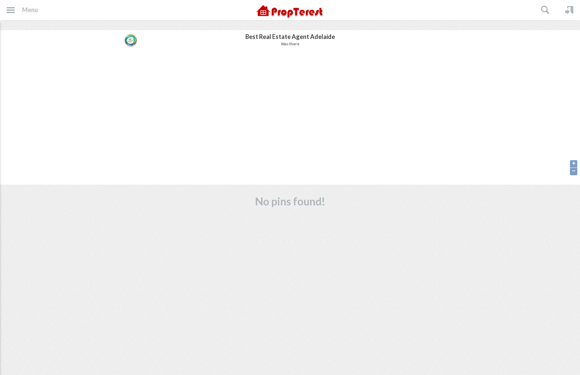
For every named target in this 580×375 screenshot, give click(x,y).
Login (569, 10)
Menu (30, 9)
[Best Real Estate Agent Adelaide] (131, 40)
